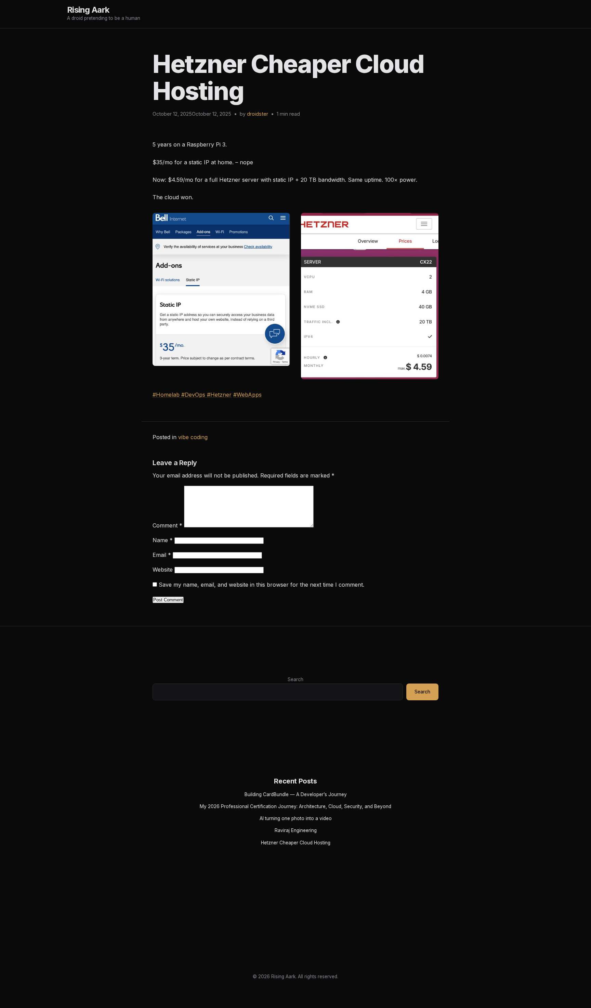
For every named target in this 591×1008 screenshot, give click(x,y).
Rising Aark (88, 10)
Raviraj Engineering (296, 830)
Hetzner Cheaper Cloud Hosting (295, 842)
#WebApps (247, 394)
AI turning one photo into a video (296, 818)
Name (163, 540)
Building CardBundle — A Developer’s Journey (296, 794)
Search (295, 679)
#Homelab (166, 394)
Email (162, 554)
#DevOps (194, 394)
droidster (257, 114)
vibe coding (193, 437)
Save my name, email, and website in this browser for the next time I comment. (261, 584)
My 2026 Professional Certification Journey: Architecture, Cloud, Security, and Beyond (295, 806)
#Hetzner (219, 394)
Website (163, 569)
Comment (167, 525)
